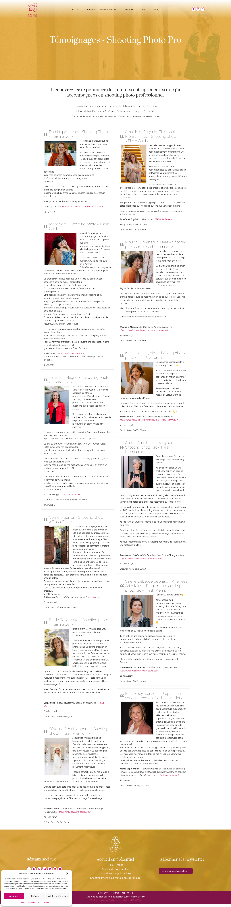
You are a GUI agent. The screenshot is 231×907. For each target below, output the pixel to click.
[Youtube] (60, 869)
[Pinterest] (55, 869)
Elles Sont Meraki (164, 219)
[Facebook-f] (193, 9)
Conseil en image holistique (115, 873)
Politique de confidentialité (121, 900)
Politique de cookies (28, 902)
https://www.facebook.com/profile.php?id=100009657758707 (149, 420)
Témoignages (130, 9)
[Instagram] (198, 9)
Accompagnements (108, 9)
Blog (143, 9)
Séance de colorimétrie (115, 869)
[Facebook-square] (34, 869)
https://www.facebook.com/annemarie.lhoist (141, 558)
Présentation (89, 9)
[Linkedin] (203, 9)
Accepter (13, 896)
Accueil (75, 9)
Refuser (35, 896)
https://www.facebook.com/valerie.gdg (138, 670)
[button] (67, 873)
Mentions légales (44, 902)
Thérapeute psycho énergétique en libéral (82, 206)
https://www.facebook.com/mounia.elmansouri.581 (144, 330)
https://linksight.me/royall (166, 775)
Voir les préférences (58, 896)
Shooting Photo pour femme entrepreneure (115, 877)
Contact (154, 9)
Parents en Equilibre (73, 494)
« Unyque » (93, 597)
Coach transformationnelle (69, 353)
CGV (138, 900)
